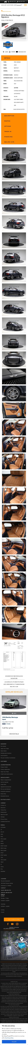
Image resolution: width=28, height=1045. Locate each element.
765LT (2, 862)
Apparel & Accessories (6, 786)
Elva (2, 869)
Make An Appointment (6, 779)
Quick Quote (4, 750)
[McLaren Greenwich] (9, 5)
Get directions (14, 919)
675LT (2, 852)
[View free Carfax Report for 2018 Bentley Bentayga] (8, 49)
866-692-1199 (9, 892)
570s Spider (3, 838)
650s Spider (3, 850)
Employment (4, 812)
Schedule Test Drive (5, 821)
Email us (3, 894)
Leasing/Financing (6, 764)
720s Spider (3, 859)
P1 (1, 864)
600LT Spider (4, 845)
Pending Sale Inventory (6, 753)
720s (2, 857)
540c (2, 834)
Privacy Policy (4, 819)
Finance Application (5, 769)
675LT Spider (4, 855)
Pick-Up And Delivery (6, 789)
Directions (3, 807)
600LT (2, 843)
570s (2, 836)
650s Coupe (3, 848)
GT (1, 829)
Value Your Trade (5, 748)
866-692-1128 (14, 686)
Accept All (14, 1041)
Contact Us (3, 805)
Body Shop (3, 793)
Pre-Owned (3, 746)
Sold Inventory (4, 755)
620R (2, 841)
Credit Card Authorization (7, 774)
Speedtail (3, 871)
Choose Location (14, 927)
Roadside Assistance (5, 791)
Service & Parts (5, 777)
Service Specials (4, 782)
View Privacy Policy (9, 1038)
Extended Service (5, 796)
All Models (3, 827)
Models (3, 825)
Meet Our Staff (4, 814)
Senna (2, 866)
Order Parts (3, 784)
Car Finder (4, 761)
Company (3, 803)
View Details (14, 734)
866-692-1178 (8, 890)
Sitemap (3, 816)
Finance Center (4, 767)
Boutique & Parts (5, 799)
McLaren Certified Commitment (8, 757)
